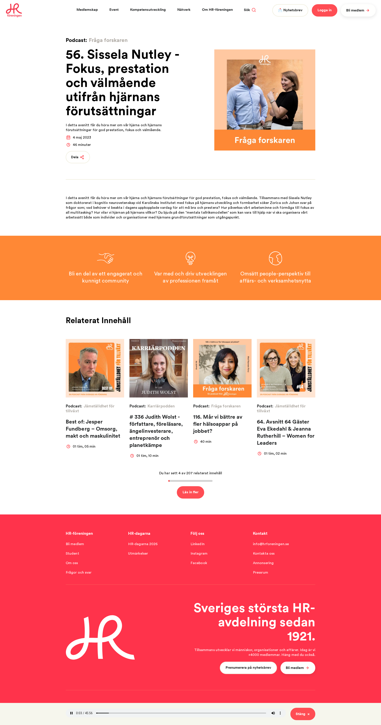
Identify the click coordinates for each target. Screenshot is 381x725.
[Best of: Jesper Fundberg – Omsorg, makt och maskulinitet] (95, 368)
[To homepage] (14, 10)
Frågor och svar (79, 572)
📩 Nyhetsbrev (290, 10)
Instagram (198, 553)
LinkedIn (197, 544)
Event (114, 10)
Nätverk (183, 10)
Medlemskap (87, 10)
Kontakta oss (264, 553)
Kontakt (260, 533)
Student (72, 553)
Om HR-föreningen (217, 10)
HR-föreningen (79, 533)
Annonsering (263, 563)
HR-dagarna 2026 (143, 544)
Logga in (325, 10)
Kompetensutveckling (148, 10)
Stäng (300, 714)
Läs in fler (190, 492)
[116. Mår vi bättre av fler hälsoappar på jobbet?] (222, 368)
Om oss (72, 563)
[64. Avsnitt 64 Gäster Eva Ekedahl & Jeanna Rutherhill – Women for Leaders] (286, 368)
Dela (74, 157)
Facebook (198, 563)
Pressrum (260, 572)
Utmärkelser (138, 553)
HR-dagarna (139, 533)
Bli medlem (355, 10)
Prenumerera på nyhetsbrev (248, 667)
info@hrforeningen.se (271, 544)
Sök (247, 10)
